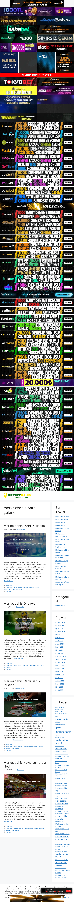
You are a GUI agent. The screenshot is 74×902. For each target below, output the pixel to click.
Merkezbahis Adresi (62, 516)
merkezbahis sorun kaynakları (13, 589)
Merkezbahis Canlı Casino (62, 766)
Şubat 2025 (59, 638)
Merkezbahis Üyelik (61, 860)
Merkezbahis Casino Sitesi (61, 775)
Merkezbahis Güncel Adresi (61, 802)
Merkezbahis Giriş (61, 519)
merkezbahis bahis (59, 746)
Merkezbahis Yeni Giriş (61, 855)
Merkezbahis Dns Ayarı (20, 603)
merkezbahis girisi (61, 783)
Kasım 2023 (59, 684)
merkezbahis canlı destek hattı (15, 828)
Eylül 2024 (59, 653)
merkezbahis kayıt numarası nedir (35, 828)
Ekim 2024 (59, 650)
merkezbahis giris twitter (61, 785)
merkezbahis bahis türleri (13, 665)
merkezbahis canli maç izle (62, 757)
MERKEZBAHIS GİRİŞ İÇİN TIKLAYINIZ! (37, 75)
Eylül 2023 (59, 690)
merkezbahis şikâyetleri (60, 868)
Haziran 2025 (60, 632)
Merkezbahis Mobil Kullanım (24, 526)
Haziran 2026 (60, 622)
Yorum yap (9, 591)
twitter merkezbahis (60, 874)
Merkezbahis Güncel (61, 798)
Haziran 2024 (60, 662)
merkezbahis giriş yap (62, 794)
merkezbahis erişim (59, 781)
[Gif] (37, 206)
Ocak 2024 (59, 678)
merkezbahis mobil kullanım (14, 587)
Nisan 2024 (59, 668)
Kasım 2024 (59, 647)
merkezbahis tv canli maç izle (62, 837)
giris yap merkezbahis (60, 723)
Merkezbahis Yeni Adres (62, 848)
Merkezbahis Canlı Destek (61, 771)
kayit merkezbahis (63, 729)
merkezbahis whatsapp (62, 844)
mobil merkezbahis (62, 870)
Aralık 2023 (59, 681)
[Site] (37, 126)
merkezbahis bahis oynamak (14, 746)
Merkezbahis (10, 585)
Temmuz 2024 (60, 659)
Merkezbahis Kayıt (62, 811)
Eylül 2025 (59, 628)
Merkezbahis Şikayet (61, 863)
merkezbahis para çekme (31, 587)
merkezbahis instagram (60, 807)
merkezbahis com (62, 778)
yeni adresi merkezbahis (61, 877)
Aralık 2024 (59, 644)
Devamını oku (8, 581)
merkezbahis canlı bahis (61, 762)
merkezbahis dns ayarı (28, 665)
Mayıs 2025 (59, 635)
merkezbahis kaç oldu (62, 813)
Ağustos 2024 (60, 656)
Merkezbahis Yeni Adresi (61, 851)
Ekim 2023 (59, 687)
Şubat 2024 (59, 675)
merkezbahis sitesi (62, 834)
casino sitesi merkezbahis (59, 710)
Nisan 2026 (59, 625)
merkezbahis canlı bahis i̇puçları (33, 746)
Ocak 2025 (59, 641)
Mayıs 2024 (59, 665)
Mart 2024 (59, 672)
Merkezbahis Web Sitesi (60, 842)
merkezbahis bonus (61, 754)
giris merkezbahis (61, 718)
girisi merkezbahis (61, 713)
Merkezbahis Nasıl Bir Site (62, 825)
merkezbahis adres (59, 737)
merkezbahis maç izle (61, 817)
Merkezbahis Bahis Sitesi (61, 749)
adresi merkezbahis (59, 707)
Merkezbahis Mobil (59, 821)
